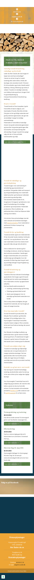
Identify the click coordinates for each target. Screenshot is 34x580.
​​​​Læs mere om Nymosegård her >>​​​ (15, 142)
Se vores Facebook (17, 21)
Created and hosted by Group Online (17, 571)
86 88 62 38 (14, 390)
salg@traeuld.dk (17, 17)
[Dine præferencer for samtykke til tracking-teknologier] (3, 577)
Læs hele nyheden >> (12, 424)
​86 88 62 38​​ (17, 12)
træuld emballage (12, 223)
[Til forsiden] (17, 28)
